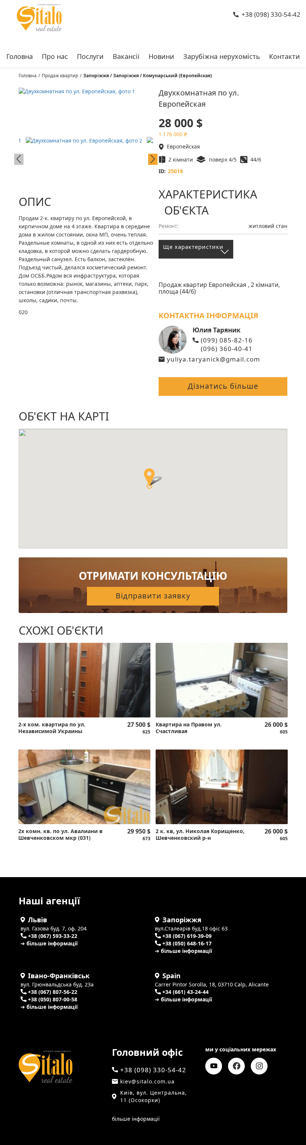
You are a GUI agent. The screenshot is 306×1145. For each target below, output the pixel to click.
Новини (161, 56)
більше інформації (136, 1118)
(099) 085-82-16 (227, 340)
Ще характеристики (193, 246)
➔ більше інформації (49, 943)
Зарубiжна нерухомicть (221, 56)
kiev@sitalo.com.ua (147, 1081)
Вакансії (126, 56)
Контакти (284, 56)
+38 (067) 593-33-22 (52, 935)
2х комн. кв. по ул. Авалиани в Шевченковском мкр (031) (60, 834)
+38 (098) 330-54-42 (270, 14)
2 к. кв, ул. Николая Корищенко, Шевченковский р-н (200, 834)
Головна (19, 56)
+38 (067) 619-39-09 (187, 935)
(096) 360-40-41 (227, 348)
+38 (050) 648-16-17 (187, 943)
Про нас (55, 56)
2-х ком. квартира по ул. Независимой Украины (51, 728)
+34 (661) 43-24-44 (185, 991)
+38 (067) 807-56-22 (52, 991)
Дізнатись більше (223, 386)
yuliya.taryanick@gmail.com (213, 359)
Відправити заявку (153, 596)
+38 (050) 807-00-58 (52, 999)
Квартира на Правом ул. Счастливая (189, 728)
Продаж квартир (60, 75)
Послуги (90, 56)
